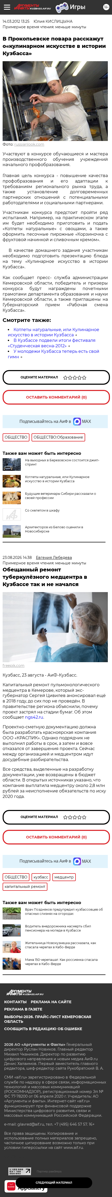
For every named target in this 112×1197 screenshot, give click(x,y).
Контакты (15, 1002)
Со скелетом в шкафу (42, 510)
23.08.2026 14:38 (17, 557)
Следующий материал (54, 1182)
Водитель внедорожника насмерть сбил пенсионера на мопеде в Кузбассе (58, 928)
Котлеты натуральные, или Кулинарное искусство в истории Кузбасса (53, 332)
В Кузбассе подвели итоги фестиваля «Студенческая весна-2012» (52, 343)
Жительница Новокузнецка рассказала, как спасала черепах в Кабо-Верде (60, 945)
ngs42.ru (34, 717)
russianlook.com (29, 144)
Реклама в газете (23, 1009)
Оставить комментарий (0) (56, 397)
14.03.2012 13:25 (16, 21)
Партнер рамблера (49, 1171)
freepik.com (13, 665)
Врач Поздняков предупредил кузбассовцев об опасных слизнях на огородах (64, 911)
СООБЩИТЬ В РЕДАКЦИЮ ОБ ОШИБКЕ (43, 1028)
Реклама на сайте (51, 1002)
